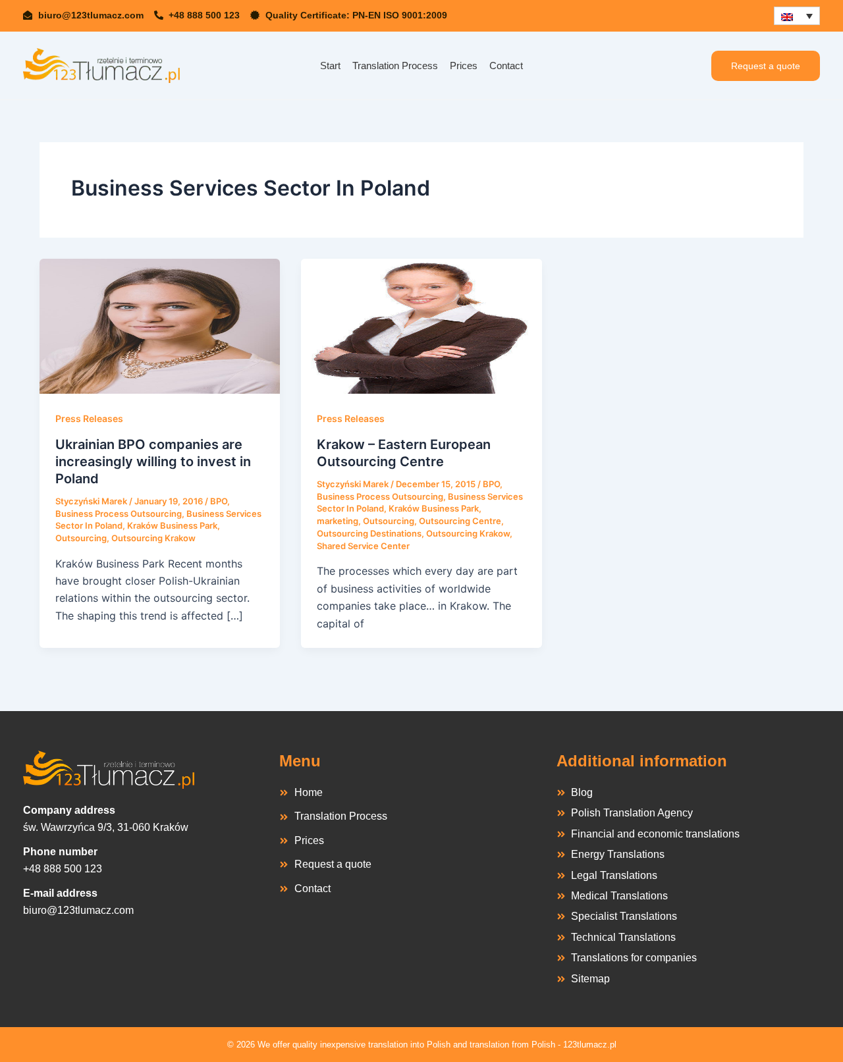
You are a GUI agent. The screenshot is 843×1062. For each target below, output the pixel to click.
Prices (463, 65)
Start (330, 65)
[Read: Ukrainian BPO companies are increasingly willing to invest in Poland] (160, 325)
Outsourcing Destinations (369, 533)
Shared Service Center (363, 546)
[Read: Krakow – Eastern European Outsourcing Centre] (421, 325)
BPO (218, 501)
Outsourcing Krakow (153, 538)
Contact (506, 65)
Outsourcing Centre (460, 521)
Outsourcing (81, 538)
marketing (337, 521)
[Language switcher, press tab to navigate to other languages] (797, 16)
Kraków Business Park (172, 525)
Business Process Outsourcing (118, 513)
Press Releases (89, 418)
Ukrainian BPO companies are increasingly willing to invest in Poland (153, 462)
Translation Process (395, 65)
